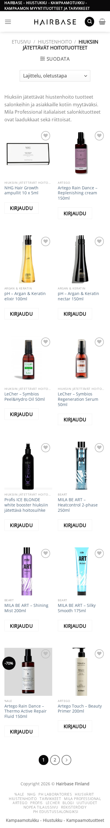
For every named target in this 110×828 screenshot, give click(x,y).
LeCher (53, 802)
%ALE (19, 794)
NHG (31, 794)
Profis (36, 802)
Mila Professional (82, 798)
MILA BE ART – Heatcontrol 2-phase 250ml (78, 505)
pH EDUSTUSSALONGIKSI (55, 811)
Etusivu (21, 42)
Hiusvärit (84, 794)
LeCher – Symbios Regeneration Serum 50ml (78, 399)
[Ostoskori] (102, 21)
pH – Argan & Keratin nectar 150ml (78, 296)
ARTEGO (20, 802)
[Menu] (7, 21)
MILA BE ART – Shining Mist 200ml (26, 608)
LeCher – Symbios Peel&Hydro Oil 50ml (24, 396)
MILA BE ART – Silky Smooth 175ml (77, 608)
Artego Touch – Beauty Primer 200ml (80, 708)
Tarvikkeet (50, 798)
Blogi (68, 802)
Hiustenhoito (55, 42)
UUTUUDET (87, 802)
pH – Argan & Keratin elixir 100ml (25, 296)
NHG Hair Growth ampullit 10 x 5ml (21, 190)
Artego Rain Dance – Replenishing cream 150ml (77, 193)
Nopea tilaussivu (40, 807)
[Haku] (89, 22)
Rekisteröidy (74, 807)
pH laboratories (55, 794)
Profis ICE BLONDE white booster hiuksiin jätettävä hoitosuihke (26, 505)
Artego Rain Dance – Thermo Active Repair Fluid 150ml (25, 711)
